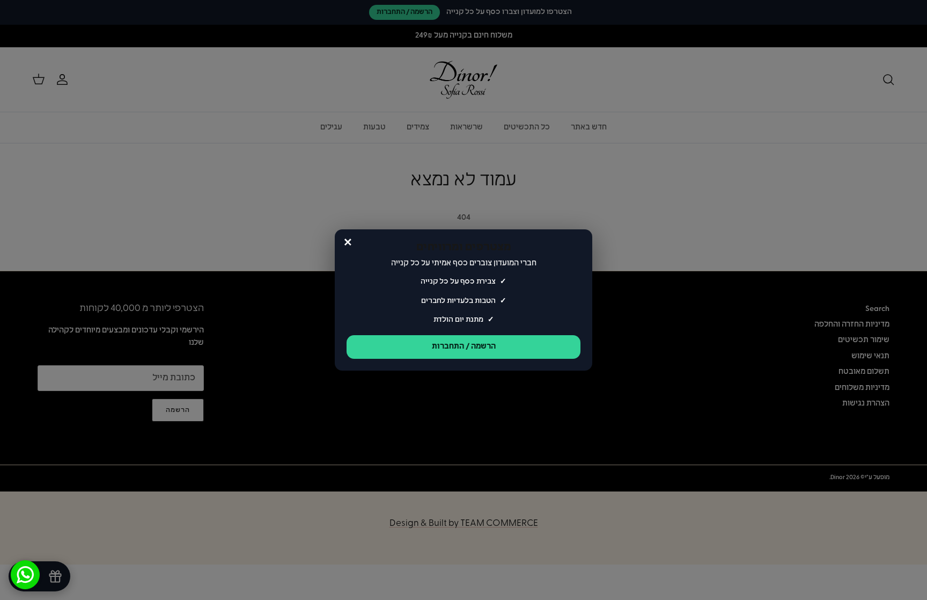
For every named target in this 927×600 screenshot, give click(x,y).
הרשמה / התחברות (464, 347)
